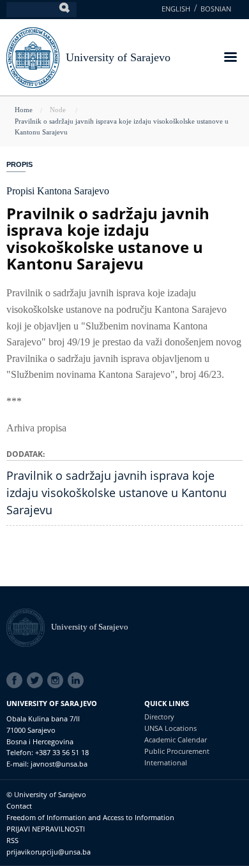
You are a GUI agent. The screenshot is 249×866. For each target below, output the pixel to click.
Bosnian (215, 8)
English (176, 8)
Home (24, 109)
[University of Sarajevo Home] (32, 56)
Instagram (57, 680)
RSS (12, 840)
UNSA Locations (170, 728)
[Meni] (230, 58)
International (165, 762)
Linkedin (78, 680)
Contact (19, 805)
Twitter (37, 680)
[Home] (28, 626)
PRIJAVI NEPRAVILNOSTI (45, 828)
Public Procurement (176, 750)
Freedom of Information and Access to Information (90, 817)
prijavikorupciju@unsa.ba (48, 851)
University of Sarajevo (118, 57)
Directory (159, 716)
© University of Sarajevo (46, 794)
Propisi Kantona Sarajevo (57, 190)
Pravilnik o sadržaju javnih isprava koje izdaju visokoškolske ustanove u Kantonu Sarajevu (116, 492)
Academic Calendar (175, 739)
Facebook (16, 680)
